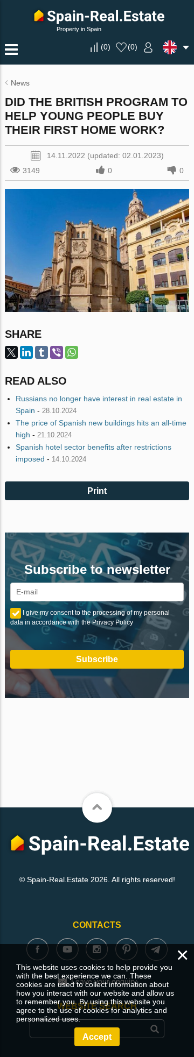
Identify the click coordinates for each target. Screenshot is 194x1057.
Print (97, 490)
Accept (97, 1036)
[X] (11, 352)
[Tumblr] (41, 352)
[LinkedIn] (26, 352)
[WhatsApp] (71, 352)
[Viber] (56, 352)
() (105, 46)
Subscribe (97, 659)
